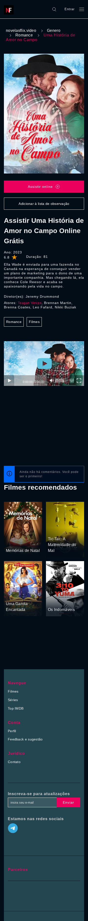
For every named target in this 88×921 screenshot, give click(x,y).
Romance (24, 35)
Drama (11, 541)
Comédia (25, 541)
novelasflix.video (21, 30)
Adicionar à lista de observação (44, 204)
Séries (13, 700)
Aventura (13, 594)
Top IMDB (15, 708)
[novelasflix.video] (10, 9)
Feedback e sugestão (25, 739)
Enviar (68, 802)
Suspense (56, 529)
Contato (14, 762)
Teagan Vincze (30, 303)
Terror (70, 529)
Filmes (34, 322)
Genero (53, 30)
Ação (64, 600)
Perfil (12, 731)
